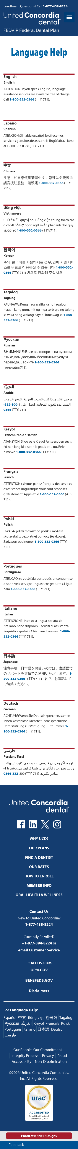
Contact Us (39, 911)
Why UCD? (39, 838)
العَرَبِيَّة (26, 1023)
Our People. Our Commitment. (38, 1049)
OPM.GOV (39, 969)
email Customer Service (39, 949)
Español (9, 1017)
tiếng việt (36, 1017)
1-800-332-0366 (22, 99)
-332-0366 (11, 773)
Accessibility (21, 1061)
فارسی (10, 1035)
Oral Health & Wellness (39, 894)
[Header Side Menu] (69, 17)
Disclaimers (39, 990)
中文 (22, 1017)
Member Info (39, 885)
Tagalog (65, 1017)
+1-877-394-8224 (37, 943)
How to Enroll (39, 876)
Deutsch (58, 1029)
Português (13, 1029)
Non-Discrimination (51, 1061)
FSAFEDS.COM (39, 962)
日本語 (43, 1029)
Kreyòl (39, 1023)
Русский (12, 1023)
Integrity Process (24, 1055)
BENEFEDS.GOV (39, 980)
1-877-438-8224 (39, 924)
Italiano (29, 1029)
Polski (65, 1023)
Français (52, 1023)
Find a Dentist (39, 857)
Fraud (62, 1055)
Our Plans (39, 847)
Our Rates (39, 866)
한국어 (51, 1017)
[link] (39, 1145)
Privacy (48, 1055)
